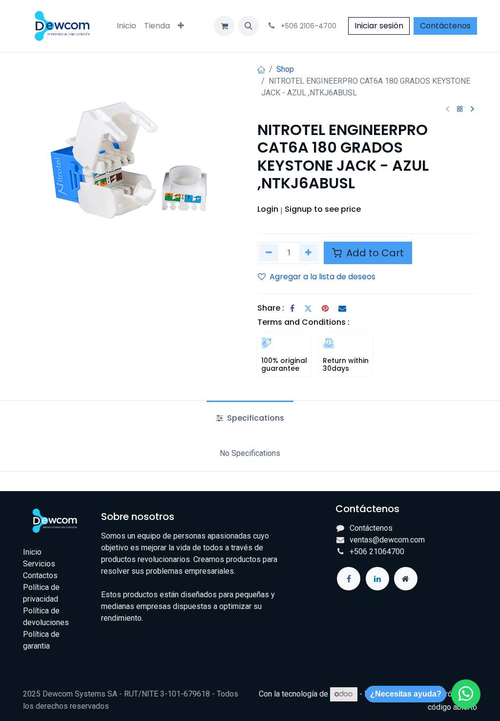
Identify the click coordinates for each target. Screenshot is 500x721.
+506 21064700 (377, 551)
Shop (285, 69)
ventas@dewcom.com (387, 539)
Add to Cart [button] (374, 253)
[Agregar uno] (308, 252)
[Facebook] (292, 308)
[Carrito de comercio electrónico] (224, 26)
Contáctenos (445, 25)
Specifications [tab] (254, 418)
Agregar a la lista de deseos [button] (322, 276)
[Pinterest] (325, 308)
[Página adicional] (405, 578)
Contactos (40, 575)
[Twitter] (308, 308)
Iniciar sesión (378, 25)
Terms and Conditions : (303, 322)
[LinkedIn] (377, 578)
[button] (248, 26)
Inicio (32, 552)
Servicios (39, 563)
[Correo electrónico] (342, 308)
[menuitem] (126, 26)
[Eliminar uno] (268, 252)
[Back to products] (460, 109)
